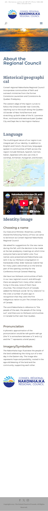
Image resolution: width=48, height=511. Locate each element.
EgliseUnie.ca (14, 458)
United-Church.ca (16, 456)
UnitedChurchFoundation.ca (20, 460)
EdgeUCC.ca (13, 463)
